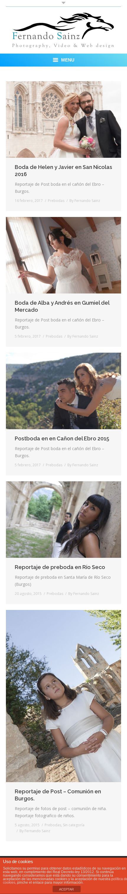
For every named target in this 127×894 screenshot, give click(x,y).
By (84, 200)
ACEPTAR (66, 889)
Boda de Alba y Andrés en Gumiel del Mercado (62, 306)
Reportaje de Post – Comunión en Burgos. (58, 795)
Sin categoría (73, 824)
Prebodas (56, 200)
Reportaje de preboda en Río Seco (60, 567)
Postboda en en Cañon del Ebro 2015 (62, 438)
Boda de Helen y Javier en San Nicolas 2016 (63, 170)
